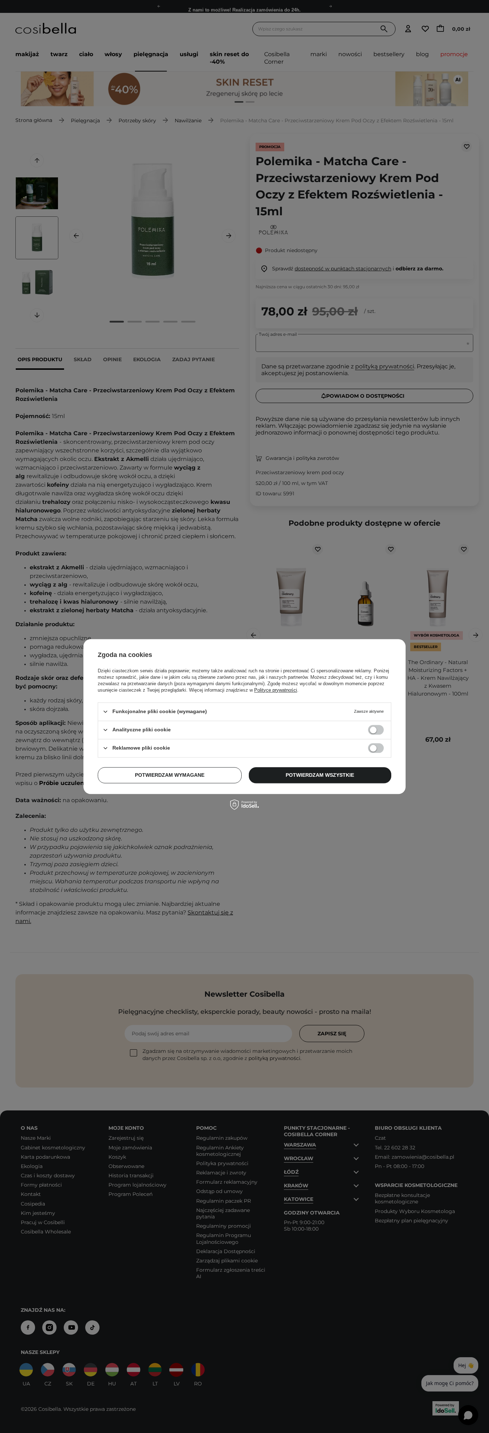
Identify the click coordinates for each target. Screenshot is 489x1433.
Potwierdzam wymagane (169, 775)
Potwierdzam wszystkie (320, 775)
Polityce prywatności (275, 690)
